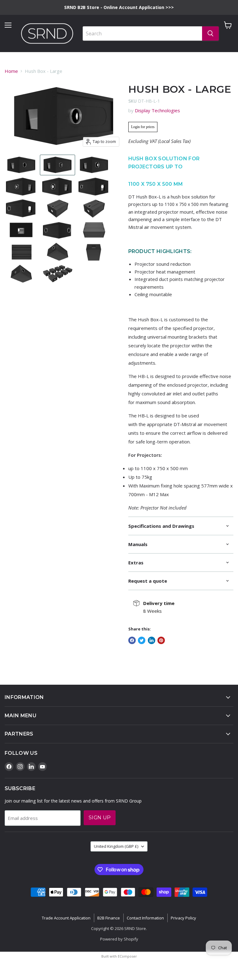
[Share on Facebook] (132, 640)
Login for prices (143, 127)
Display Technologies (157, 110)
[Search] (210, 33)
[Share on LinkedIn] (151, 640)
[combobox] (142, 33)
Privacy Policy (183, 918)
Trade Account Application (66, 918)
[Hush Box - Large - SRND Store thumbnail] (21, 165)
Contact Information (145, 918)
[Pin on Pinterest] (161, 640)
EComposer (127, 956)
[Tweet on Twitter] (141, 640)
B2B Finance (108, 918)
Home (11, 71)
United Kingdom (116, 846)
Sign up (100, 818)
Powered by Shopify (119, 939)
